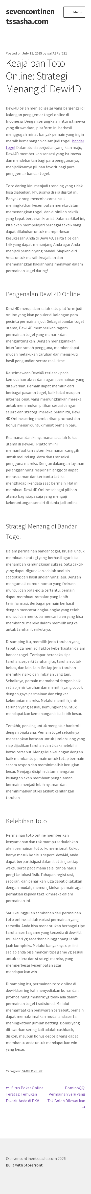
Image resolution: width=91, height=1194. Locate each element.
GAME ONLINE (31, 1071)
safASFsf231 (57, 53)
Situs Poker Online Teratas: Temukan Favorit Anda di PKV (25, 1094)
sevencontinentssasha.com (30, 16)
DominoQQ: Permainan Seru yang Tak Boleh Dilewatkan (66, 1094)
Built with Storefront (24, 1165)
